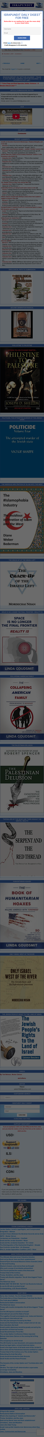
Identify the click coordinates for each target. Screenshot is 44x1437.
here (9, 43)
